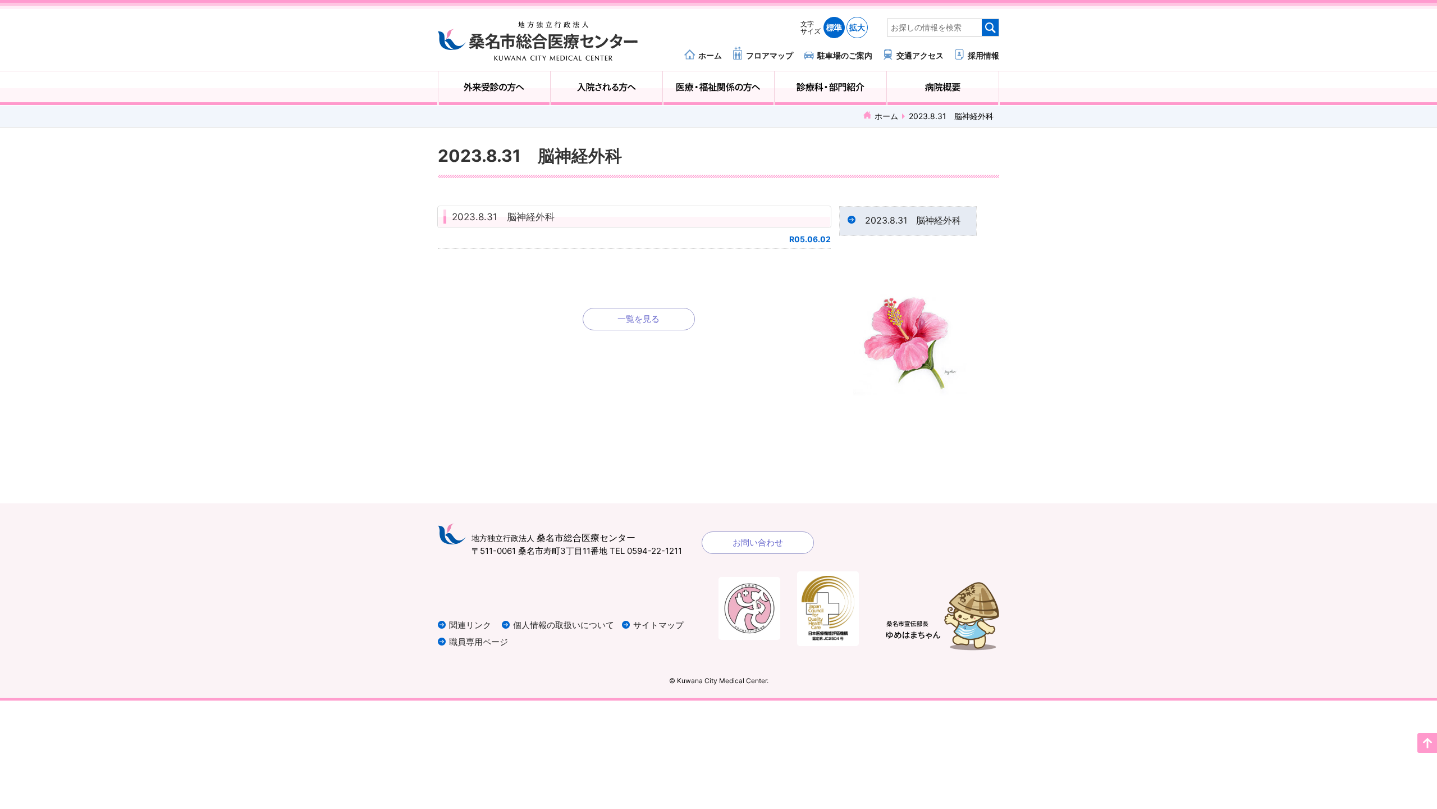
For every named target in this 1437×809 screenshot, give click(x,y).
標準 (834, 27)
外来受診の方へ (494, 88)
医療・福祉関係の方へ (718, 88)
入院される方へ (606, 88)
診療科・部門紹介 (830, 88)
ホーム (710, 55)
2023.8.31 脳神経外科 (503, 216)
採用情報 (983, 55)
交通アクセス (920, 55)
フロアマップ (769, 55)
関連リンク (470, 625)
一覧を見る (638, 318)
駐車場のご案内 (844, 55)
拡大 (857, 27)
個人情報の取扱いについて (563, 625)
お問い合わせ (758, 542)
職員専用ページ (478, 642)
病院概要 (942, 88)
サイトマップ (658, 625)
